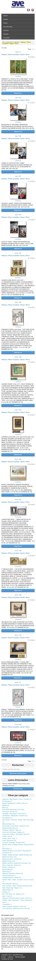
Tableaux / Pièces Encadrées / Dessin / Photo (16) (17, 898)
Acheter (5, 19)
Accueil (5, 15)
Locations (10, 957)
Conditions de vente (7, 959)
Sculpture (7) (6, 892)
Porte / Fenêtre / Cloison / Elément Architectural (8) (17, 886)
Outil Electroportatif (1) (9, 875)
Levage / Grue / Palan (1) (9, 838)
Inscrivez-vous (18, 789)
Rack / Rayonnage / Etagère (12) (12, 888)
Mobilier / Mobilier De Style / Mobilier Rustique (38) (17, 855)
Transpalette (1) (7, 904)
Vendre (5, 23)
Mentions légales (20, 957)
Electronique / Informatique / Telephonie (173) (15, 826)
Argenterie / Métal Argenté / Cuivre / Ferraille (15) (16, 799)
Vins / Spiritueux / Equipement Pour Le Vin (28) (16, 908)
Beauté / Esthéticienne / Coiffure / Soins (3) (15, 803)
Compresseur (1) (7, 818)
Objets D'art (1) (6, 871)
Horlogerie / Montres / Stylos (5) (11, 830)
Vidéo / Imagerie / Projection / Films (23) (14, 906)
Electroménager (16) (8, 824)
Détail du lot (18, 93)
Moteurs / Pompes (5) (8, 867)
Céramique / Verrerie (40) (9, 811)
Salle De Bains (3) (7, 890)
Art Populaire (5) (7, 801)
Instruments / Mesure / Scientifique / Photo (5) (15, 834)
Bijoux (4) (5, 807)
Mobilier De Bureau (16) (9, 857)
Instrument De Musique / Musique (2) (13, 832)
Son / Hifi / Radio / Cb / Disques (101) (13, 894)
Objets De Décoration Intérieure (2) (12, 873)
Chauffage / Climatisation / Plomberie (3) (14, 813)
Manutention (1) (7, 849)
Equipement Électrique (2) (10, 828)
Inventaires (6, 38)
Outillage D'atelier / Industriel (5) (11, 877)
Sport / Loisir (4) (7, 896)
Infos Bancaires (7, 27)
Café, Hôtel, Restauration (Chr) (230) (13, 809)
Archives (5, 34)
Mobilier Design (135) (8, 861)
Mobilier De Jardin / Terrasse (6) (11, 859)
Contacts (5, 30)
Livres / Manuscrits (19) (9, 840)
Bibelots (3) (5, 805)
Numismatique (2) (7, 869)
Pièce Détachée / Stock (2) (10, 884)
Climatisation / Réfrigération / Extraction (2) (15, 815)
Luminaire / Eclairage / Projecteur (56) (13, 842)
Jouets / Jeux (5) (7, 836)
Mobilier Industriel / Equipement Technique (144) (16, 863)
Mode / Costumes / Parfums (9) (11, 865)
